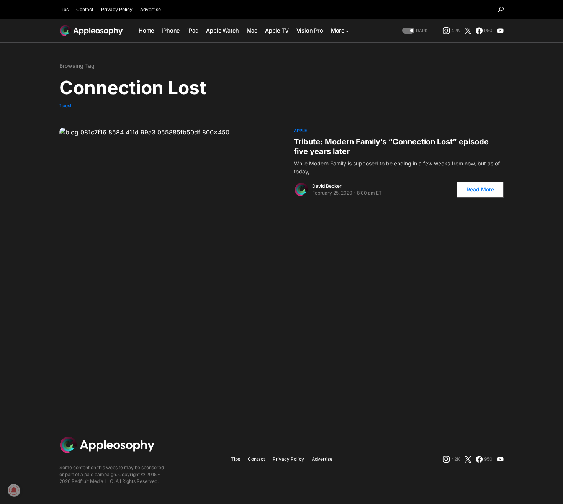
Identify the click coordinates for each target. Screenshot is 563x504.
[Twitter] (468, 30)
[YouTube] (500, 30)
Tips (64, 9)
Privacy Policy (117, 9)
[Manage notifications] (14, 490)
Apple (300, 130)
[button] (501, 10)
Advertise (150, 9)
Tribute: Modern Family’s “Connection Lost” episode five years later (391, 146)
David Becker (327, 186)
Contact (84, 9)
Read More (480, 189)
